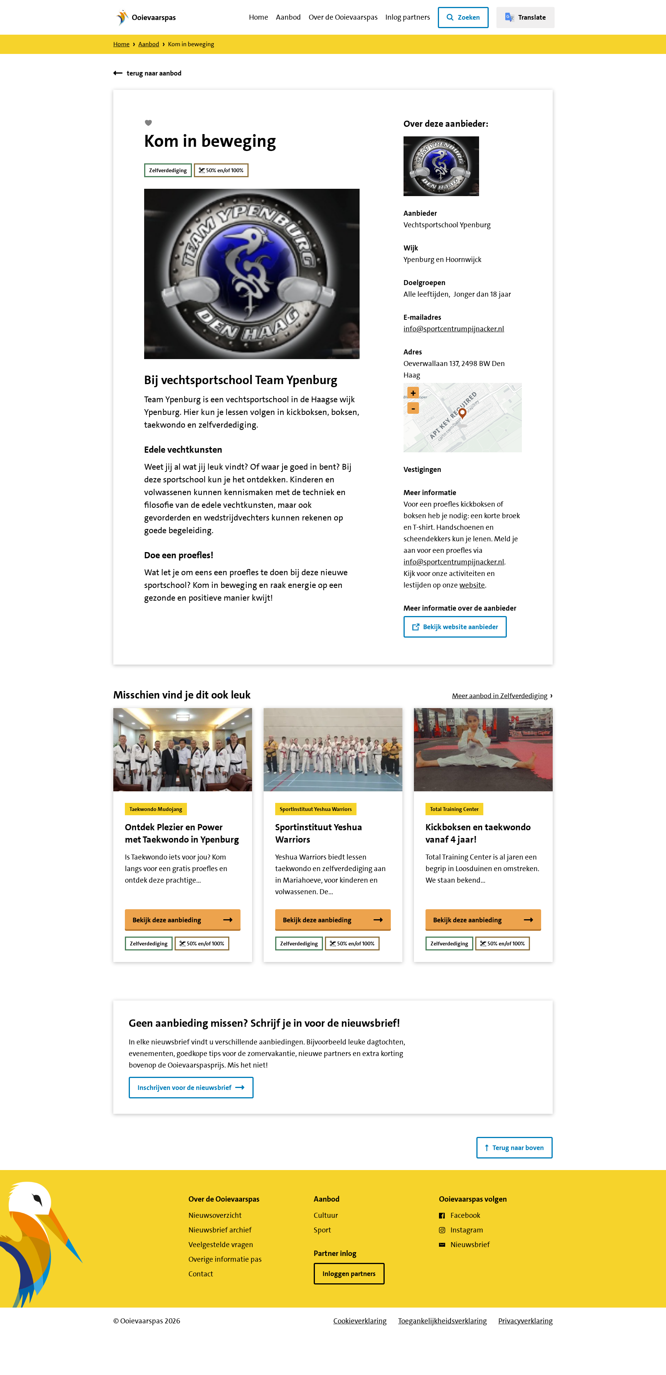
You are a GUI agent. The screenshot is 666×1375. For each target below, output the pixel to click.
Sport (322, 1230)
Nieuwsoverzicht (215, 1215)
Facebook (465, 1215)
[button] (462, 417)
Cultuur (326, 1215)
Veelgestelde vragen (220, 1244)
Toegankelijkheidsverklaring (442, 1321)
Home (258, 17)
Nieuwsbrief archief (220, 1230)
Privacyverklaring (525, 1321)
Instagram (467, 1230)
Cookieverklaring (360, 1321)
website (472, 585)
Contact (200, 1274)
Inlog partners (407, 17)
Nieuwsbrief (470, 1244)
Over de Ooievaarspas (343, 17)
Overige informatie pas (225, 1259)
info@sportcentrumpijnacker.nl (454, 329)
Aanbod (288, 17)
